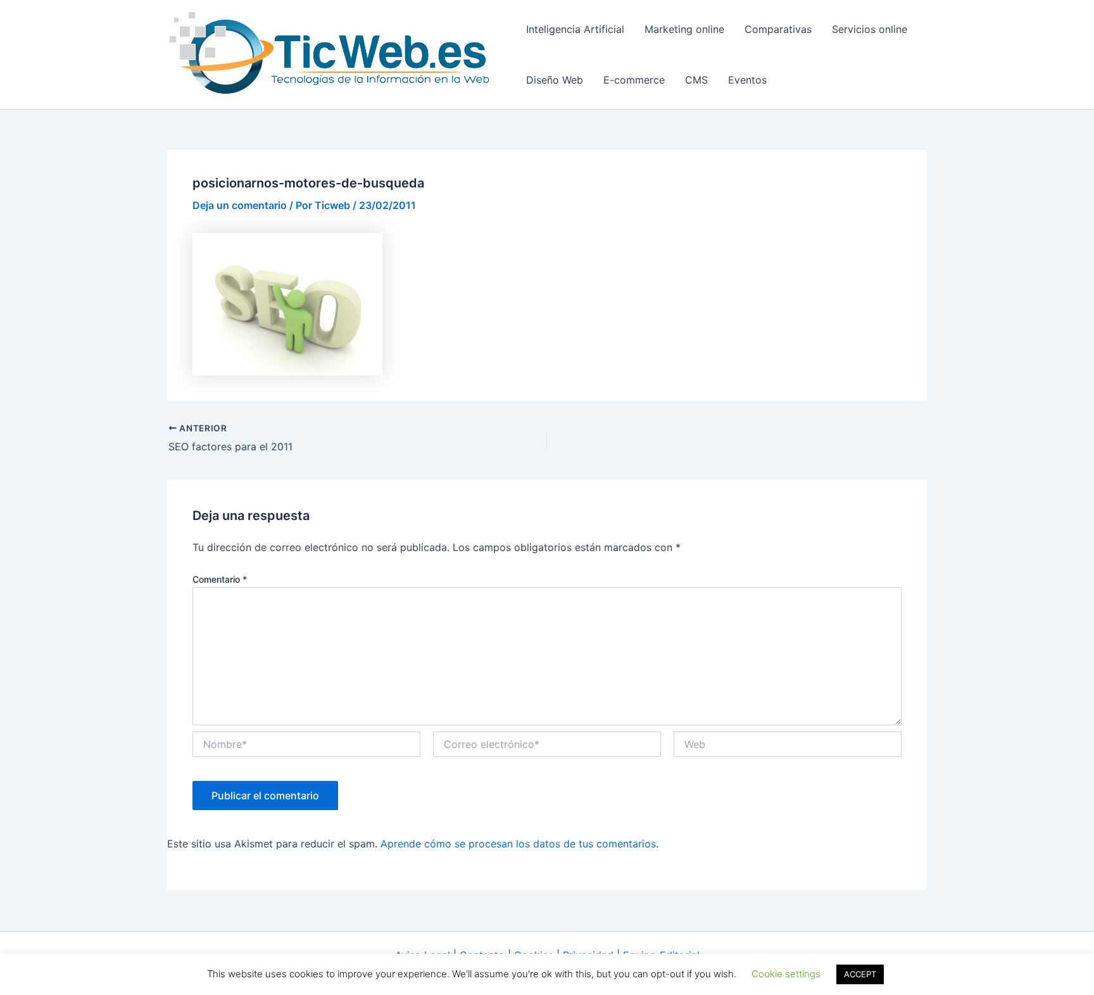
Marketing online (684, 29)
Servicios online (869, 29)
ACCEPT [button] (860, 974)
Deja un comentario (239, 205)
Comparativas (778, 29)
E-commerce (634, 79)
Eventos (747, 79)
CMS (696, 79)
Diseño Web (554, 79)
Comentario (219, 579)
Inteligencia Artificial (575, 29)
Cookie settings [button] (785, 974)
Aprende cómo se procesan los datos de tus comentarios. (519, 843)
